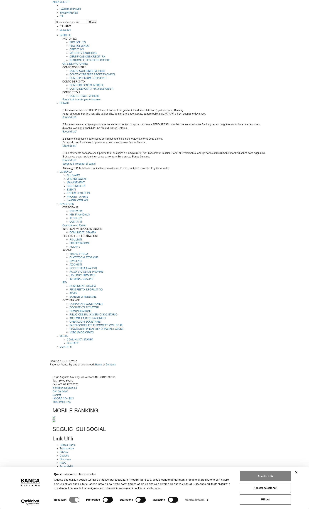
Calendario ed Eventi (74, 225)
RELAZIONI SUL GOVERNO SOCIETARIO (93, 314)
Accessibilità (66, 466)
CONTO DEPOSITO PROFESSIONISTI (92, 88)
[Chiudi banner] (296, 472)
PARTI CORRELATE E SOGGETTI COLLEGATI (96, 325)
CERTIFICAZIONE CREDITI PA (87, 56)
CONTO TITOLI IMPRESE (84, 95)
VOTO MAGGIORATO (82, 332)
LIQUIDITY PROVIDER (82, 275)
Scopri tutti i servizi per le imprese (81, 99)
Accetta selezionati (265, 487)
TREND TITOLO (79, 253)
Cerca (92, 22)
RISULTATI (76, 239)
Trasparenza (67, 448)
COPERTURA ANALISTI (83, 268)
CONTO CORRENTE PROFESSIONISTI (92, 74)
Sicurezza (65, 459)
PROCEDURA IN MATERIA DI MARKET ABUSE (96, 328)
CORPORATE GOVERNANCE (86, 303)
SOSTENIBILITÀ (76, 186)
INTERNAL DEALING (82, 278)
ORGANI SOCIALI (77, 178)
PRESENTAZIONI (79, 243)
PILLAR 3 (75, 246)
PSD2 (63, 462)
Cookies (64, 455)
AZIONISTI (76, 264)
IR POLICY (76, 218)
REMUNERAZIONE (80, 311)
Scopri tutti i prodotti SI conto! (79, 163)
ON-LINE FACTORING (75, 63)
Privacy (64, 452)
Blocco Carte (67, 445)
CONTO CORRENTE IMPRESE (87, 70)
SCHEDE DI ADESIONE (83, 296)
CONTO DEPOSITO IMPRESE (87, 85)
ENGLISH (65, 29)
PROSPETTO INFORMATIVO (86, 289)
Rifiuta (265, 499)
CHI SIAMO (73, 175)
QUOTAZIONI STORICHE (84, 257)
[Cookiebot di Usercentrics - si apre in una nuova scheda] (30, 502)
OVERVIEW (76, 211)
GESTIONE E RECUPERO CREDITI (90, 60)
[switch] (108, 500)
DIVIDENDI (76, 261)
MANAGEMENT (76, 182)
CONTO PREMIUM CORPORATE (88, 78)
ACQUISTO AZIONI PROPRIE (86, 271)
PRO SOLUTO (78, 42)
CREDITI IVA (77, 49)
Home (98, 364)
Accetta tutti (265, 476)
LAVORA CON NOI (70, 9)
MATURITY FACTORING (83, 53)
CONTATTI (76, 221)
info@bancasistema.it (65, 387)
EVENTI (71, 189)
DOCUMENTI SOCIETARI (84, 307)
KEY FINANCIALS (80, 214)
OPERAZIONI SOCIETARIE (85, 321)
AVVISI (73, 293)
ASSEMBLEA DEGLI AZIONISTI (88, 318)
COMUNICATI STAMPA (83, 232)
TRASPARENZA (69, 12)
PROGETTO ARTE (77, 196)
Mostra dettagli (194, 499)
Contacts (111, 364)
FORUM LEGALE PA (78, 193)
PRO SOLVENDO (79, 45)
